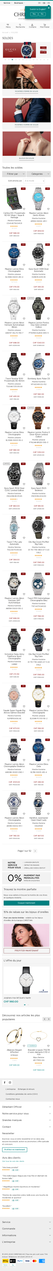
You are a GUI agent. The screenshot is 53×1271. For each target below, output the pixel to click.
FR (44, 3)
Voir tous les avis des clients (13, 1161)
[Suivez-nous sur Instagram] (9, 1084)
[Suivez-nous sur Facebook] (5, 1084)
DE (39, 3)
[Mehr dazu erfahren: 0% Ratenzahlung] (26, 878)
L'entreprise (11, 1089)
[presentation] (45, 1019)
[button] (5, 59)
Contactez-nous (13, 1099)
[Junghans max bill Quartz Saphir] (26, 980)
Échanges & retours (26, 1089)
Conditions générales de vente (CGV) (22, 1094)
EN (49, 3)
